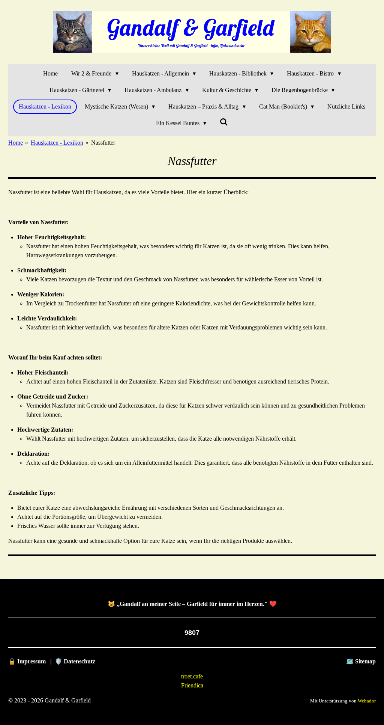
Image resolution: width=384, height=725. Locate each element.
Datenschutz (79, 661)
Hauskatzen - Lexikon (57, 142)
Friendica (192, 685)
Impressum (31, 661)
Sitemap (365, 661)
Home (15, 142)
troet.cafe (192, 676)
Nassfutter (103, 142)
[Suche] (224, 122)
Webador (367, 701)
